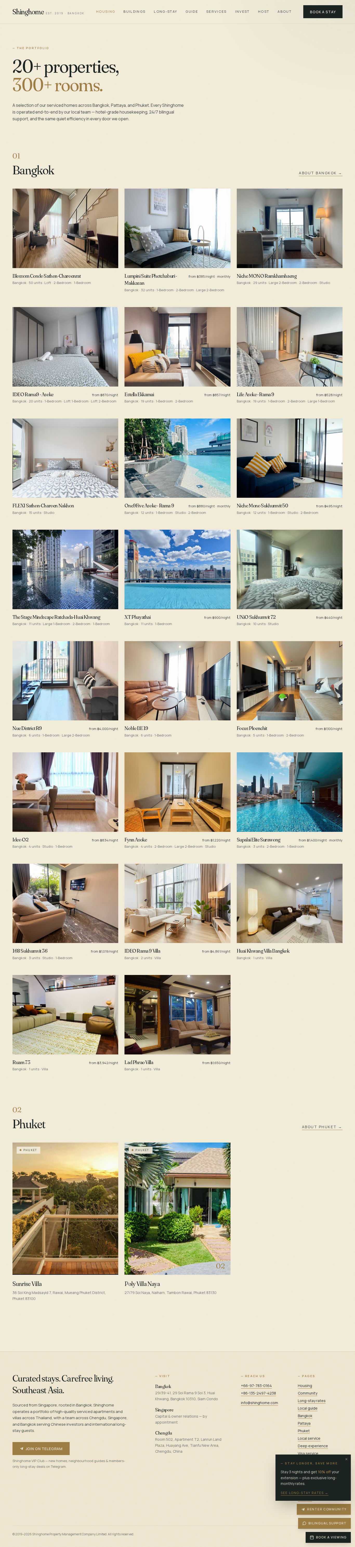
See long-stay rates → (304, 1493)
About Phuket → (322, 1126)
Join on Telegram (44, 1448)
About (285, 11)
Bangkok (305, 1415)
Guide (192, 11)
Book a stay (323, 11)
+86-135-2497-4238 (258, 1393)
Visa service (308, 1453)
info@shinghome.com (259, 1402)
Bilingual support (327, 1523)
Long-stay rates (312, 1400)
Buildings (134, 11)
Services (216, 11)
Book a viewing (331, 1537)
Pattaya (304, 1423)
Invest (242, 11)
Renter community (327, 1509)
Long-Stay (165, 11)
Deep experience (313, 1445)
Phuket (304, 1430)
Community (307, 1393)
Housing (105, 11)
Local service (309, 1438)
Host (263, 11)
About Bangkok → (321, 172)
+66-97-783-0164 (256, 1385)
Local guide (308, 1408)
